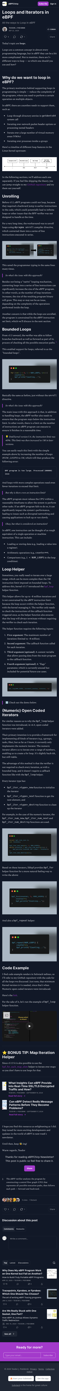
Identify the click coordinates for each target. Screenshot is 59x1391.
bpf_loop (49, 586)
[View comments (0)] (14, 37)
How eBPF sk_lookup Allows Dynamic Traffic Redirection (20, 1319)
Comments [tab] (9, 1229)
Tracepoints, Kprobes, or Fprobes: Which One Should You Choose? (21, 1292)
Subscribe (43, 4)
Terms (41, 1369)
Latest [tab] (12, 1263)
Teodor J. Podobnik (17, 28)
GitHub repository (36, 184)
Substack (16, 1385)
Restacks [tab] (20, 1229)
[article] (29, 1277)
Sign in (53, 4)
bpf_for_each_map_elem (15, 1067)
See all (7, 1333)
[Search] (54, 1263)
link (15, 995)
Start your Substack (22, 1378)
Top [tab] (5, 1263)
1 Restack (33, 1200)
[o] (29, 1026)
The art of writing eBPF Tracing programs (21, 1297)
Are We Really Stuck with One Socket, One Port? (19, 1312)
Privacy (33, 1369)
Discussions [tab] (23, 1263)
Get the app (43, 1378)
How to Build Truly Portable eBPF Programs (22, 1277)
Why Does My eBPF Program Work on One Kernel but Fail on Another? (22, 1272)
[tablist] (14, 1229)
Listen (53, 29)
